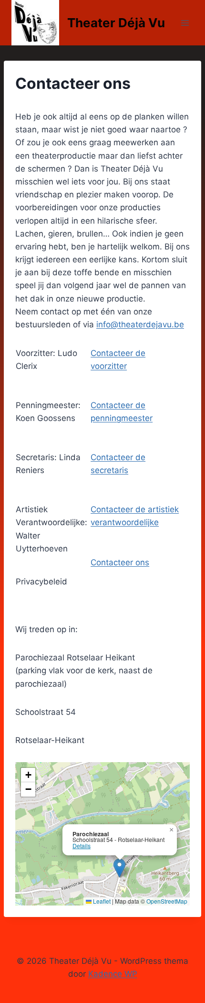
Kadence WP (112, 974)
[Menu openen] (185, 22)
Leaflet (101, 901)
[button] (119, 868)
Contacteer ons (120, 562)
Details (81, 845)
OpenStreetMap (166, 901)
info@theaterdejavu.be (140, 324)
